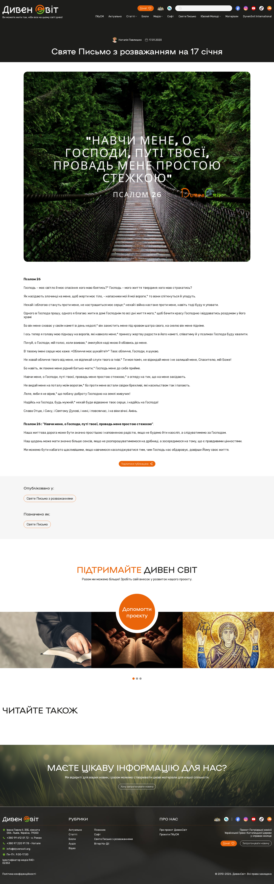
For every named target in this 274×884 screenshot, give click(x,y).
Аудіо (72, 843)
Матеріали (231, 16)
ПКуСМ (99, 16)
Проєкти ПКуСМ (169, 834)
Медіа (157, 16)
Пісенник (99, 829)
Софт (170, 16)
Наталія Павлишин (130, 39)
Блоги (145, 16)
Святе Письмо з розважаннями (50, 498)
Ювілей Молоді (210, 16)
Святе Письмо (187, 16)
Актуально (115, 16)
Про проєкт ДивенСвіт (173, 829)
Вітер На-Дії (101, 843)
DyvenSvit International (257, 16)
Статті (130, 16)
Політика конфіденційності (19, 873)
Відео (72, 848)
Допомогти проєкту (137, 611)
